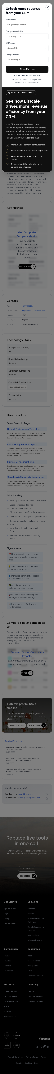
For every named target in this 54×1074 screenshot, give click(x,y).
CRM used (12, 45)
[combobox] (27, 48)
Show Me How (27, 69)
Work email (11, 20)
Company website (14, 31)
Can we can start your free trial (27, 75)
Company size (13, 57)
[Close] (47, 7)
